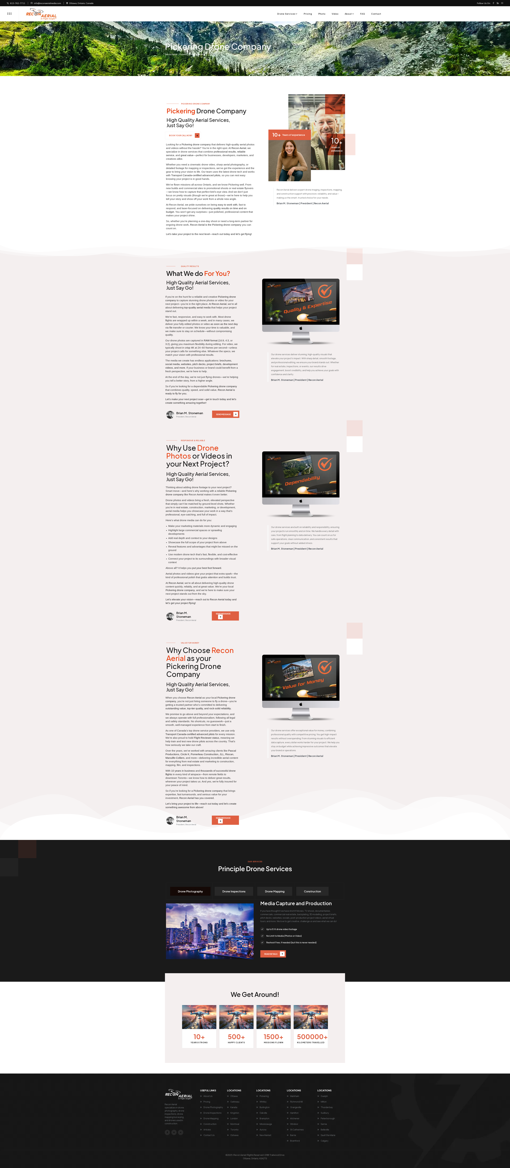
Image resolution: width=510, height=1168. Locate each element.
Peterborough (327, 1118)
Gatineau (234, 1101)
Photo (322, 13)
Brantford (295, 1140)
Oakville (263, 1112)
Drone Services (286, 13)
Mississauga (265, 1124)
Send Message (223, 414)
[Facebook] (493, 3)
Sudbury (324, 1112)
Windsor (294, 1124)
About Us (207, 1096)
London (234, 1118)
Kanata (233, 1107)
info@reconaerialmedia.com (47, 3)
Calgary (324, 1140)
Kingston (234, 1112)
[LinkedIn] (498, 3)
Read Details (271, 954)
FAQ (362, 13)
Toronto (234, 1129)
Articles (207, 1129)
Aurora (262, 1129)
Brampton (264, 1118)
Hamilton (294, 1112)
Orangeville (295, 1107)
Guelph (324, 1096)
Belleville (324, 1129)
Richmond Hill (296, 1101)
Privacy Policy (255, 1161)
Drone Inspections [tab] (233, 891)
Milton (323, 1101)
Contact (376, 13)
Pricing (308, 13)
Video (335, 13)
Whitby (262, 1101)
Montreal (234, 1124)
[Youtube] (502, 3)
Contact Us (209, 1135)
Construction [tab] (312, 891)
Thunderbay (326, 1107)
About (348, 13)
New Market (265, 1135)
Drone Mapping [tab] (274, 891)
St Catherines (297, 1129)
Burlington (264, 1107)
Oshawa (234, 1135)
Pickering (264, 1096)
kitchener (294, 1118)
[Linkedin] (180, 1132)
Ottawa (234, 1096)
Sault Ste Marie (327, 1135)
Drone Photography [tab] (190, 891)
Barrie (293, 1135)
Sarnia (323, 1124)
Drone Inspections (212, 1112)
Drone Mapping (210, 1118)
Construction (209, 1124)
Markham (294, 1096)
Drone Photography (213, 1107)
